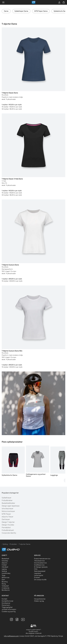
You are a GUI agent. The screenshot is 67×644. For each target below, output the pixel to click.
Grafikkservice (39, 565)
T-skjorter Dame (9, 24)
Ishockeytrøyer (7, 509)
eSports (4, 563)
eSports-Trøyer (7, 517)
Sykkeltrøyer (6, 498)
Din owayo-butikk (40, 579)
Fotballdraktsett (8, 530)
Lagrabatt (37, 573)
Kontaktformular (7, 601)
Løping (4, 569)
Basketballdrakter (8, 503)
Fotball (4, 565)
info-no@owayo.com (11, 636)
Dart (3, 579)
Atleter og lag (39, 601)
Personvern (6, 605)
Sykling (5, 544)
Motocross (5, 577)
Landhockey (6, 573)
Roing (4, 584)
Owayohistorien (39, 599)
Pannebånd (6, 528)
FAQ (35, 569)
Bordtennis (6, 590)
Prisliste (37, 577)
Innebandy (5, 588)
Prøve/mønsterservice (42, 558)
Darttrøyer (6, 519)
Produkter (13, 544)
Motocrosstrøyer (8, 511)
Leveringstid (38, 575)
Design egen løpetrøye (10, 506)
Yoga (3, 575)
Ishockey (5, 561)
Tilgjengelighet (7, 607)
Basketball (5, 558)
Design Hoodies (8, 525)
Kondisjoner (6, 603)
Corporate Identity (9, 533)
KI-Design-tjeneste (40, 567)
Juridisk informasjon (9, 609)
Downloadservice (40, 563)
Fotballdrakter (7, 500)
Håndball (5, 567)
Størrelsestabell (39, 571)
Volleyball (5, 586)
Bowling (5, 582)
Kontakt (4, 599)
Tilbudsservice (39, 561)
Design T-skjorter (8, 522)
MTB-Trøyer (6, 514)
